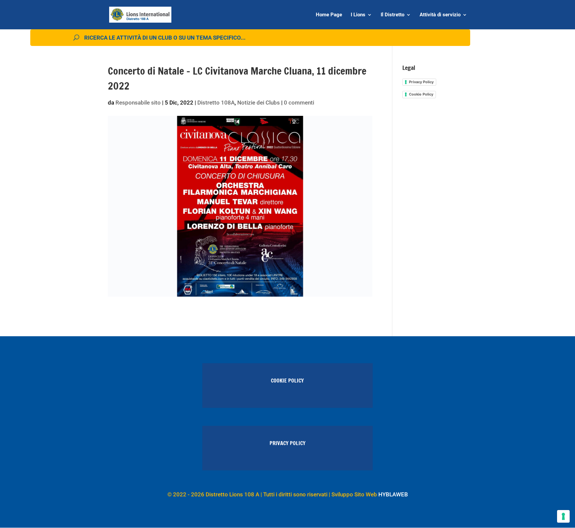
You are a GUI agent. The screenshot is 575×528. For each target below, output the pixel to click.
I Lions (358, 15)
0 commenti (299, 102)
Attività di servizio (440, 15)
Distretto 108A (216, 102)
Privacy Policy (421, 82)
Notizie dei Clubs (258, 102)
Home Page (329, 15)
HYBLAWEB (393, 494)
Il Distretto (392, 15)
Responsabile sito (138, 102)
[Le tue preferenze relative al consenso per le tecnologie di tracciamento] (563, 516)
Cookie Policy (421, 94)
